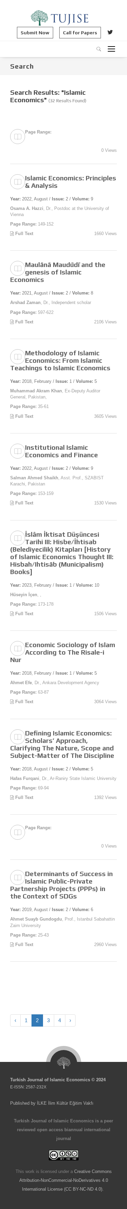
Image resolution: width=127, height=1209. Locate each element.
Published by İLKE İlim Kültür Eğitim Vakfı (51, 1103)
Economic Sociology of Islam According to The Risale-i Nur (62, 652)
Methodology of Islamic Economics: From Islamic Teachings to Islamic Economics (60, 360)
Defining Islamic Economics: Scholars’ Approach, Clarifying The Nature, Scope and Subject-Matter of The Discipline (62, 744)
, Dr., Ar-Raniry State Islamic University (63, 778)
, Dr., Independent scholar (50, 302)
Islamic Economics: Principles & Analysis (70, 181)
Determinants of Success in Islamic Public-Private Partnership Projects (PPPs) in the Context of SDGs (61, 885)
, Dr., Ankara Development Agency (54, 682)
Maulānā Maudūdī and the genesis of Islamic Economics (57, 272)
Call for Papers (80, 32)
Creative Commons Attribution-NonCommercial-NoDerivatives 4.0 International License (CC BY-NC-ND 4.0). (65, 1180)
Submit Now (35, 32)
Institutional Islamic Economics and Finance (61, 451)
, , (25, 594)
